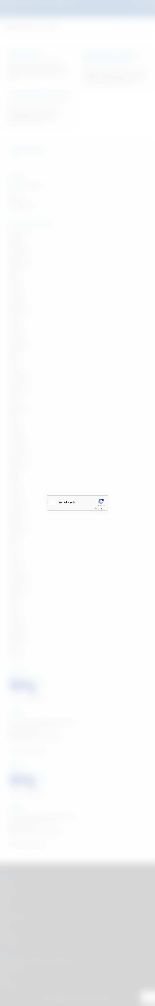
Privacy (97, 509)
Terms (103, 509)
